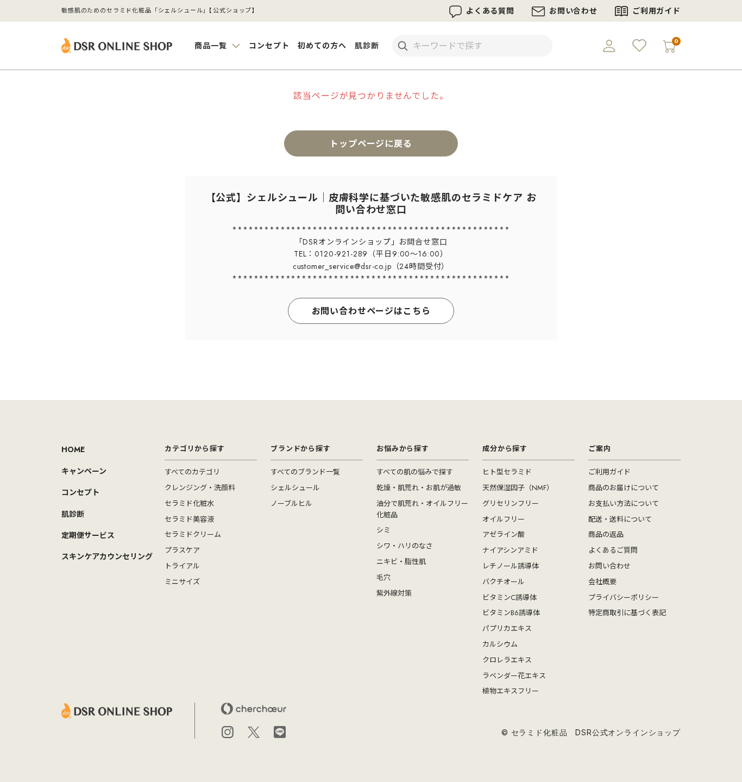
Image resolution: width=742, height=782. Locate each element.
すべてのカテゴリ (192, 472)
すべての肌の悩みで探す (414, 472)
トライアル (182, 566)
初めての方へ (322, 45)
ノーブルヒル (291, 503)
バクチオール (503, 582)
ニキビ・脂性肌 (401, 561)
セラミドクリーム (193, 534)
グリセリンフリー (510, 503)
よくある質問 (490, 10)
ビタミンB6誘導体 (511, 613)
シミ (383, 530)
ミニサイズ (182, 582)
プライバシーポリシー (623, 597)
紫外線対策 (394, 593)
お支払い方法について (623, 503)
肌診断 (367, 45)
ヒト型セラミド (507, 472)
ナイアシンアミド (510, 550)
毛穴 (383, 577)
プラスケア (182, 550)
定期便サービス (88, 535)
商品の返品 (606, 534)
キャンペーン (83, 471)
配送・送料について (620, 519)
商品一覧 (211, 45)
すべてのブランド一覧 (305, 472)
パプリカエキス (507, 628)
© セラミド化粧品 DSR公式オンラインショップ (591, 732)
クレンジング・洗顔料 (200, 488)
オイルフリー (503, 519)
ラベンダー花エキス (514, 676)
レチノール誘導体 (510, 566)
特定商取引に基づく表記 (627, 613)
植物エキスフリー (510, 691)
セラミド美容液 (189, 519)
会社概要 (602, 582)
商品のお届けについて (623, 488)
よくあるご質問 (613, 550)
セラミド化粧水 (189, 503)
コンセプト (269, 45)
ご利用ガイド (656, 10)
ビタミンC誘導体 (509, 597)
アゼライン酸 (503, 534)
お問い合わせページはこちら (371, 311)
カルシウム (500, 644)
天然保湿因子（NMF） (518, 488)
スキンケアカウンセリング (107, 556)
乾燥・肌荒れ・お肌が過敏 (418, 488)
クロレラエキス (507, 660)
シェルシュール (295, 488)
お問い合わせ (573, 10)
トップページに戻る (371, 143)
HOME (73, 449)
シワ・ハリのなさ (404, 546)
